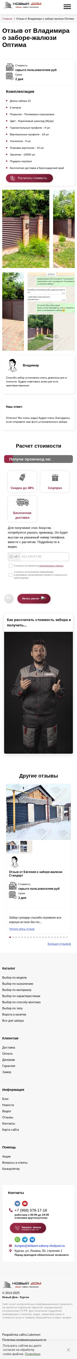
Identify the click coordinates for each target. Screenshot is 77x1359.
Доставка (8, 1047)
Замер (6, 1072)
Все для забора (13, 1020)
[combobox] (14, 556)
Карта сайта (10, 1129)
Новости (8, 1105)
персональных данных (51, 566)
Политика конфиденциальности (24, 1339)
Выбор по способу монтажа (21, 1002)
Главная (7, 18)
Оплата (7, 1053)
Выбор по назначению (17, 983)
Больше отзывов (59, 943)
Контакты (8, 1123)
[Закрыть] (68, 1350)
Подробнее (33, 1354)
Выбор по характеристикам (21, 996)
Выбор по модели (14, 977)
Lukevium (33, 1334)
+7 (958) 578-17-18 (31, 1210)
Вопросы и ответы (15, 1162)
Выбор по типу (12, 1008)
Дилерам (8, 1059)
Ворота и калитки (14, 1014)
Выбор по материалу (16, 989)
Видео (6, 1111)
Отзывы (7, 1117)
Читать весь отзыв (22, 929)
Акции (6, 1156)
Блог (5, 1099)
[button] (10, 937)
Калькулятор (11, 1168)
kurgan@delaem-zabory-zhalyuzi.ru (40, 1245)
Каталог (8, 968)
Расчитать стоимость (32, 178)
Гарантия (8, 1066)
